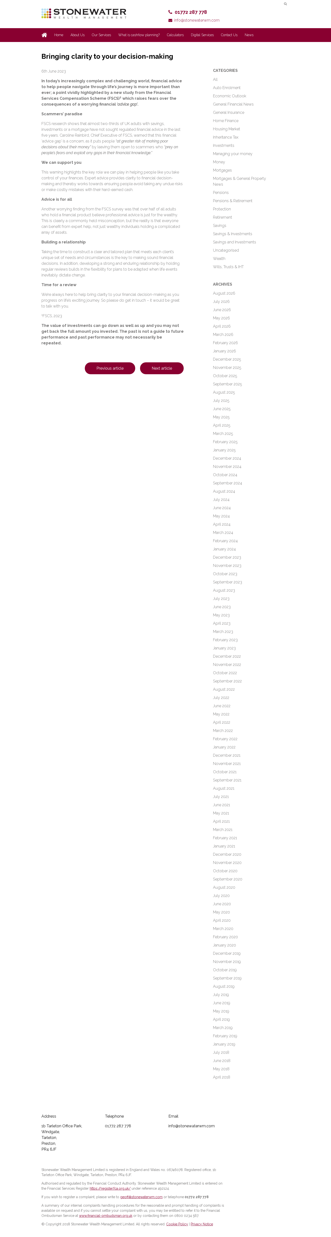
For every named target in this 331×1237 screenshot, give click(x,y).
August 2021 (223, 788)
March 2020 (223, 928)
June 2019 (221, 1003)
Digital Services (202, 35)
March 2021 (222, 829)
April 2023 (221, 623)
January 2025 (224, 450)
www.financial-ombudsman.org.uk (105, 1216)
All (215, 79)
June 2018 (221, 1060)
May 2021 (221, 813)
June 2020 (222, 904)
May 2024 (221, 516)
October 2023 (225, 574)
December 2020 (227, 854)
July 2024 (221, 499)
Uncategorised (226, 250)
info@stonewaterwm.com (197, 20)
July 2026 (221, 301)
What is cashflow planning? (139, 35)
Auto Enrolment (227, 87)
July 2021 (221, 796)
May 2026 (221, 318)
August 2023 (224, 590)
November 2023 (227, 565)
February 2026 (225, 342)
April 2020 (222, 920)
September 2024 (227, 483)
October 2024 (225, 475)
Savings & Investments (232, 234)
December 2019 (227, 953)
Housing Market (226, 129)
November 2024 (227, 466)
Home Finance (225, 120)
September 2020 (227, 879)
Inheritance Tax (225, 137)
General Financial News (233, 104)
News (249, 35)
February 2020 (225, 937)
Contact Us (229, 35)
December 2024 (227, 458)
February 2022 (225, 739)
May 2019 (221, 1011)
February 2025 (225, 442)
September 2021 (227, 780)
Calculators (175, 35)
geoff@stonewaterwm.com (141, 1197)
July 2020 (221, 895)
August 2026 (224, 293)
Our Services (101, 35)
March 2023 (223, 631)
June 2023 (222, 607)
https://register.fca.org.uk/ (110, 1188)
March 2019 (223, 1027)
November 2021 (227, 763)
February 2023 (225, 640)
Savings (219, 225)
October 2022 (225, 673)
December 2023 (227, 557)
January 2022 (224, 747)
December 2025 (227, 359)
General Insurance (228, 112)
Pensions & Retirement (232, 201)
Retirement (222, 217)
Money (219, 162)
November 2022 (227, 664)
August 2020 (224, 887)
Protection (222, 209)
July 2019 (221, 994)
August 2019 (224, 986)
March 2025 (223, 433)
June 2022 (221, 706)
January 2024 (224, 549)
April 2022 (221, 722)
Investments (223, 145)
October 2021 (224, 772)
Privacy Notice (202, 1224)
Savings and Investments (234, 242)
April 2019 (221, 1019)
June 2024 (222, 508)
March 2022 (223, 730)
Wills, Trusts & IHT (228, 267)
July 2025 (221, 400)
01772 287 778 (191, 12)
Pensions (221, 192)
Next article (162, 368)
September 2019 (227, 978)
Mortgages (222, 170)
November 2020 (227, 862)
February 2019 (225, 1036)
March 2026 (223, 334)
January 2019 (224, 1044)
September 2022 (227, 681)
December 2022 (227, 656)
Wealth (219, 258)
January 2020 (224, 945)
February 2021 (225, 838)
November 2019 (227, 961)
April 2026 (222, 326)
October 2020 (225, 871)
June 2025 (222, 409)
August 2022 (224, 689)
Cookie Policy (177, 1224)
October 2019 (225, 970)
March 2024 (223, 532)
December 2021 (226, 755)
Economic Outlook (229, 96)
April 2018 (221, 1077)
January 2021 (224, 846)
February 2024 (225, 541)
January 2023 (224, 648)
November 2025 (227, 367)
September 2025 (227, 384)
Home (58, 35)
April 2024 (221, 524)
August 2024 (224, 491)
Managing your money (232, 153)
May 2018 (221, 1069)
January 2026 (224, 351)
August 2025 (224, 392)
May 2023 (221, 615)
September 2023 (227, 582)
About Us (78, 35)
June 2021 (221, 805)
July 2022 (221, 697)
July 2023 (221, 598)
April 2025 (221, 425)
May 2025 (221, 417)
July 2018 (221, 1052)
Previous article (110, 368)
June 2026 (222, 309)
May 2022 (221, 714)
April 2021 (221, 821)
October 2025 (225, 376)
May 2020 (221, 912)
